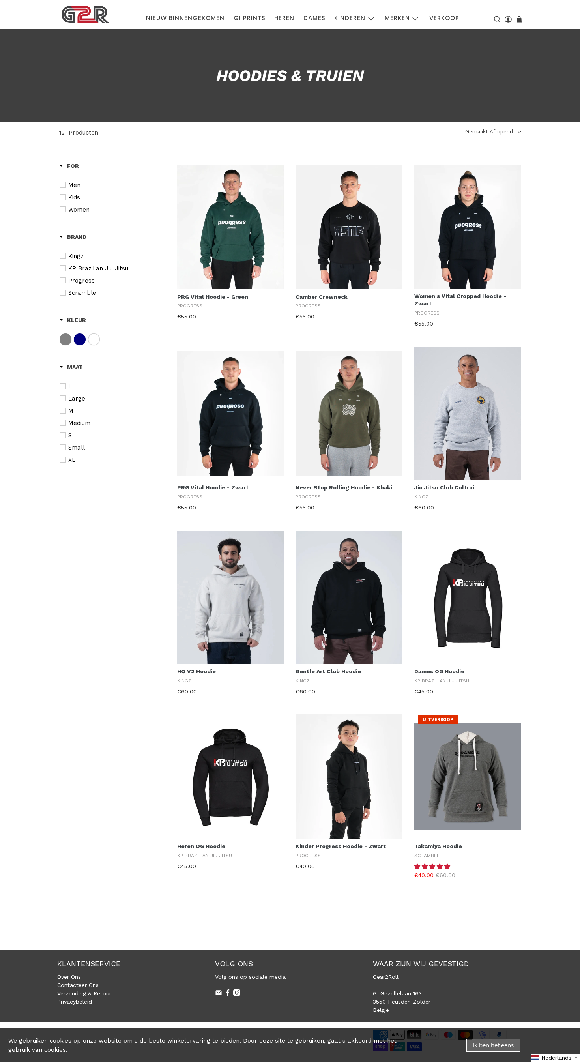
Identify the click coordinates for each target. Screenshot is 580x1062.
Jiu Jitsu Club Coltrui (444, 487)
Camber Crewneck (322, 297)
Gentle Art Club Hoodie (328, 671)
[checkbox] (113, 185)
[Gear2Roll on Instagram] (236, 994)
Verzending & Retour (84, 993)
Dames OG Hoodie (439, 671)
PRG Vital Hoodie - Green (212, 297)
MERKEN (397, 18)
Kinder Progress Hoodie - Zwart (341, 846)
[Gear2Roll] (85, 14)
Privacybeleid (74, 1001)
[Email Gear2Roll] (218, 994)
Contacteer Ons (78, 985)
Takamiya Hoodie (438, 846)
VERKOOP (444, 18)
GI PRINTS (250, 18)
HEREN (284, 18)
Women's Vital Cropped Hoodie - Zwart (460, 300)
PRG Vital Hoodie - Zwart (213, 487)
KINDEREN (349, 18)
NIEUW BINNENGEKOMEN (185, 18)
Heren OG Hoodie (201, 846)
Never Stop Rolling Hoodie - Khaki (344, 487)
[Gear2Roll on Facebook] (227, 994)
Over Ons (69, 977)
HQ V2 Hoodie (196, 671)
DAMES (314, 18)
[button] (433, 866)
